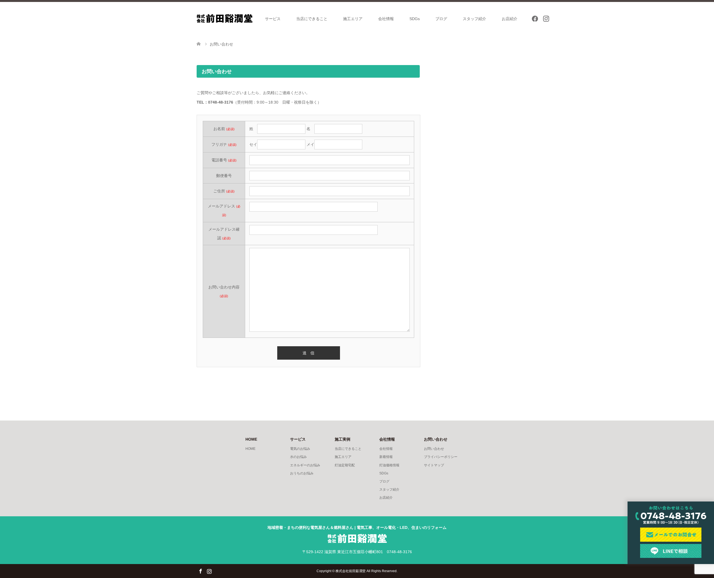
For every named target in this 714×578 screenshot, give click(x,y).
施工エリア (353, 18)
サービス (273, 18)
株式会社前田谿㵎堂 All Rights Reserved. (366, 571)
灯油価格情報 (389, 465)
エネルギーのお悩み (305, 465)
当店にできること (311, 18)
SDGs (414, 18)
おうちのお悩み (301, 473)
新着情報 (386, 457)
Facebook (200, 570)
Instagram (209, 570)
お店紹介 (509, 18)
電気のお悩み (300, 449)
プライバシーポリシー (440, 457)
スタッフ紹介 (474, 18)
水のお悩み (298, 457)
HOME (250, 449)
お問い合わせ (434, 449)
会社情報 (386, 18)
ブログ (441, 18)
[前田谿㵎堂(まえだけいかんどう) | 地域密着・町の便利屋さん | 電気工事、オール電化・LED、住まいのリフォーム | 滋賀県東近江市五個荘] (224, 18)
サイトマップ (434, 465)
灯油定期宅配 (345, 465)
